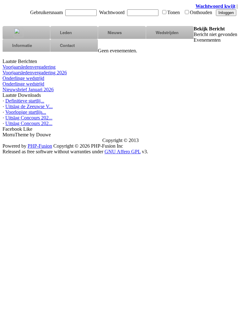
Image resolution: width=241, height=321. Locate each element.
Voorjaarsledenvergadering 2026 (35, 72)
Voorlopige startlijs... (25, 112)
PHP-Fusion (40, 146)
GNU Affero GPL (122, 151)
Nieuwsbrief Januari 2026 (28, 89)
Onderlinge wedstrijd (23, 78)
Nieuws (115, 32)
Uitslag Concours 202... (28, 117)
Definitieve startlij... (24, 100)
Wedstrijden (167, 32)
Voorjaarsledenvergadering (29, 67)
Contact (67, 45)
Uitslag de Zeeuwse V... (29, 106)
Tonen (173, 12)
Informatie (22, 45)
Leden (66, 32)
